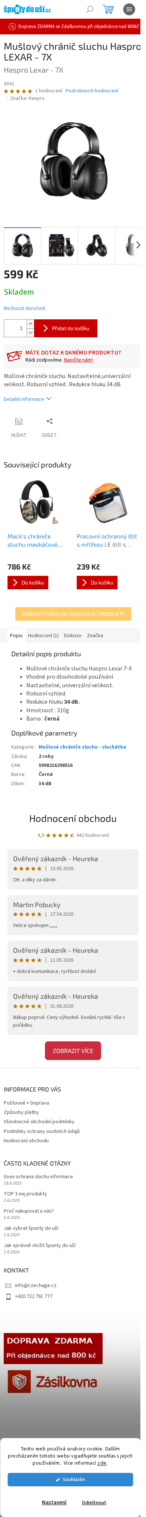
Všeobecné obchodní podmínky (39, 1122)
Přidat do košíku (70, 328)
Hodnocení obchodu (73, 818)
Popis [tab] (16, 635)
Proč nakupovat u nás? (29, 1211)
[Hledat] (89, 9)
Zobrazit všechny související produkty (73, 614)
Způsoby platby (21, 1112)
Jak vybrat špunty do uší (31, 1228)
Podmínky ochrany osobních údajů (42, 1131)
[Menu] (129, 9)
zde (102, 1463)
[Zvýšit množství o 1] (30, 324)
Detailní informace (24, 399)
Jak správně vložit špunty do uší (40, 1245)
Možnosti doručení (24, 308)
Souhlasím (74, 1479)
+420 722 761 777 (33, 1296)
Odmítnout (94, 1502)
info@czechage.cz (36, 1285)
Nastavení (54, 1503)
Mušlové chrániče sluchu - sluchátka (82, 747)
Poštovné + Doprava (26, 1103)
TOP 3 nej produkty (25, 1194)
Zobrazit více (73, 1050)
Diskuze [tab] (73, 635)
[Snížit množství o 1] (30, 332)
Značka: (27, 98)
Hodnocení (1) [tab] (43, 635)
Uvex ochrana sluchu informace (38, 1176)
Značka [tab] (95, 635)
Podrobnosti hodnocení (92, 91)
